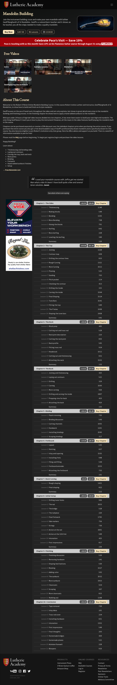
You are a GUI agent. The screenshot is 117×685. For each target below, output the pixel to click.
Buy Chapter (101, 203)
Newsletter (102, 668)
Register (81, 671)
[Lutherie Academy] (58, 4)
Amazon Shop (62, 668)
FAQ (17, 137)
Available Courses (85, 666)
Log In (80, 668)
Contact (101, 663)
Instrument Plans (64, 663)
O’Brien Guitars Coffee (66, 666)
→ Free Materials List (11, 170)
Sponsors (101, 674)
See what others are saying (58, 193)
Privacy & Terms (104, 666)
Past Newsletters (105, 671)
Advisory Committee (106, 679)
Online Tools (103, 677)
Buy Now (9, 32)
